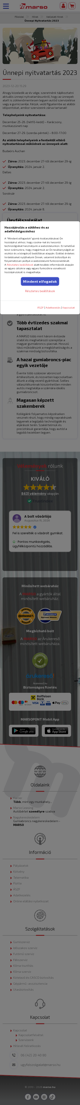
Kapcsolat (69, 307)
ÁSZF (40, 307)
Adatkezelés (53, 307)
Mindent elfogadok (40, 281)
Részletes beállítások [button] (20, 264)
